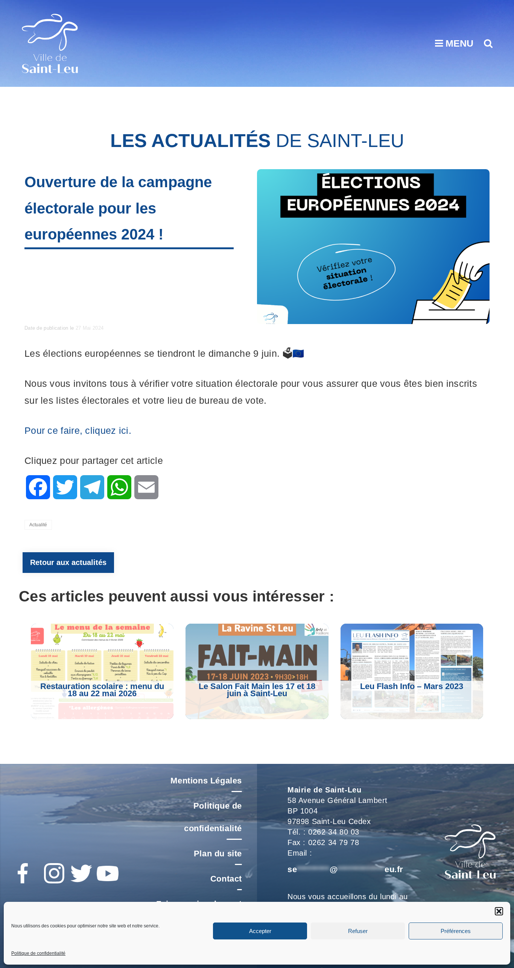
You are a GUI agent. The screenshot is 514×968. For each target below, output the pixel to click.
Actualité (38, 524)
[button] (499, 911)
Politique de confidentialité (38, 953)
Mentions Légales (206, 780)
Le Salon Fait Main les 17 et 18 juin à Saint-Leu (257, 690)
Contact (226, 878)
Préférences (456, 930)
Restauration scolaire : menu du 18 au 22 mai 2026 (102, 690)
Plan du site (218, 853)
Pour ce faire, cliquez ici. (77, 430)
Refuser (358, 930)
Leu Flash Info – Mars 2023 (411, 686)
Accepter (260, 930)
